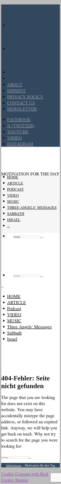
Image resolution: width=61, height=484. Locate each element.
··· (8, 225)
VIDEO (13, 195)
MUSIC (13, 201)
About (15, 84)
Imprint (16, 90)
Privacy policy (25, 97)
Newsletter (22, 109)
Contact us (21, 103)
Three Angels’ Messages (32, 207)
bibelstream (13, 465)
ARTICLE (15, 183)
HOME (12, 176)
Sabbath (15, 213)
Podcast (15, 189)
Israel (13, 219)
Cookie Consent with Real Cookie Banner (24, 477)
